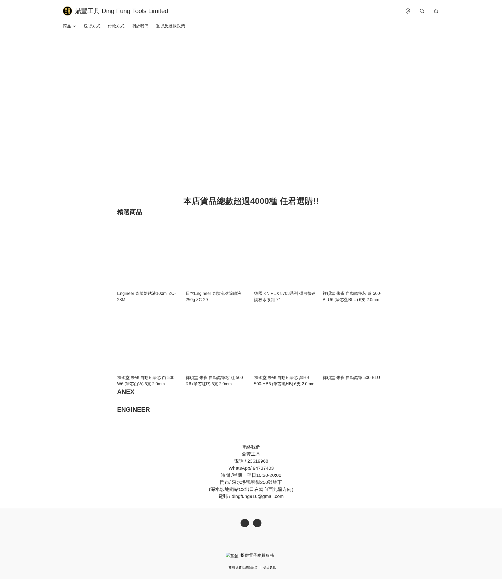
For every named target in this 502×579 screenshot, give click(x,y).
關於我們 (140, 26)
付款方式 (116, 26)
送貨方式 (92, 26)
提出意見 (269, 567)
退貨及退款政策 (170, 26)
